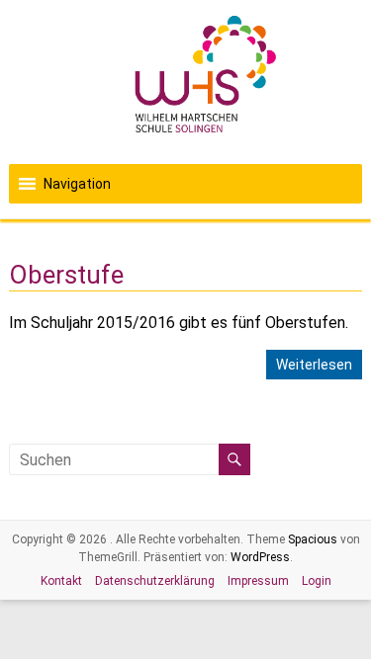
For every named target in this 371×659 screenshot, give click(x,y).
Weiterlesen (314, 364)
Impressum (258, 581)
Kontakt (61, 581)
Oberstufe (66, 274)
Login (316, 581)
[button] (77, 184)
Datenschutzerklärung (155, 581)
